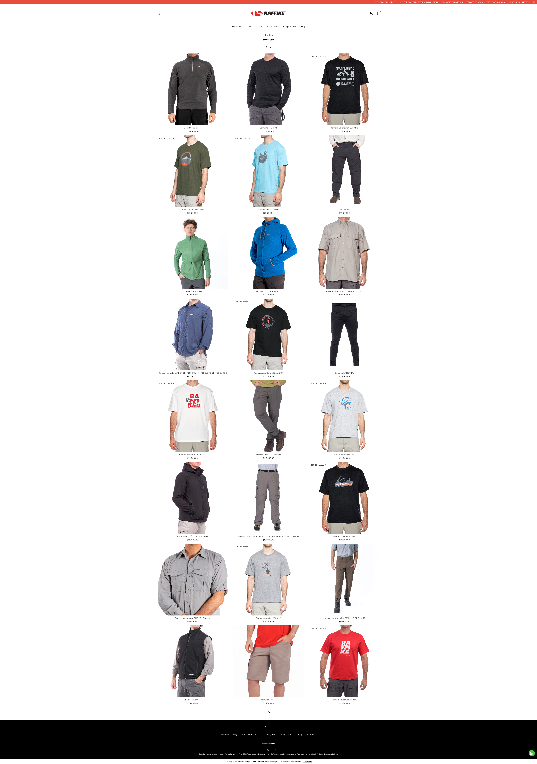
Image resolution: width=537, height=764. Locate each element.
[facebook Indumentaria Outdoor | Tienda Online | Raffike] (272, 727)
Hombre (236, 26)
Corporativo (289, 26)
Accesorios (273, 26)
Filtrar (269, 47)
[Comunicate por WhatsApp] (532, 753)
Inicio (264, 35)
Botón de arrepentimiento (328, 754)
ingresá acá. (312, 754)
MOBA (272, 743)
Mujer (248, 26)
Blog (303, 26)
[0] (377, 13)
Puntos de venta (287, 734)
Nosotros (225, 734)
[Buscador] (159, 13)
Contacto (259, 734)
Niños (259, 26)
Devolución (311, 734)
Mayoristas (272, 734)
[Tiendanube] (268, 750)
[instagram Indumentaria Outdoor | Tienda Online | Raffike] (265, 727)
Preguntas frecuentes (242, 734)
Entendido (307, 762)
